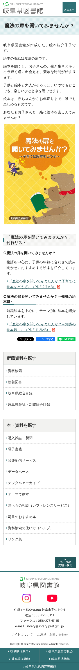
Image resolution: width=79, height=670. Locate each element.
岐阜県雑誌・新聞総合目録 (29, 404)
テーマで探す (18, 494)
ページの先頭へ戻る (65, 563)
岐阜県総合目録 (20, 393)
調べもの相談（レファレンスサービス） (39, 505)
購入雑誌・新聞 (20, 438)
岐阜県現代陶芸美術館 (40, 666)
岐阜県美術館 (21, 659)
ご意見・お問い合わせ (52, 634)
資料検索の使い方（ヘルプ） (31, 528)
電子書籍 (15, 449)
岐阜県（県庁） (21, 651)
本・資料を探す (21, 425)
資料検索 (15, 371)
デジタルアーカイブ (24, 483)
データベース (18, 471)
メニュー (69, 9)
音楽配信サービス (22, 460)
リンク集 (15, 539)
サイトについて (22, 634)
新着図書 (15, 382)
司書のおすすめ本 (22, 517)
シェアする (47, 339)
